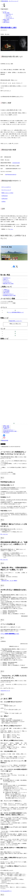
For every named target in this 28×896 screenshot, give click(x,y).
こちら (11, 229)
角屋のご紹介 (6, 425)
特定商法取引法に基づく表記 (10, 431)
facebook (5, 198)
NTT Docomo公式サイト (6, 891)
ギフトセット (9, 16)
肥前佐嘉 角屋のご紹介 (9, 27)
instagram (6, 195)
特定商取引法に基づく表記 (9, 295)
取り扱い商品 (6, 427)
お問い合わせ (6, 292)
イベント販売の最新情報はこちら (10, 633)
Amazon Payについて (5, 690)
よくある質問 (6, 291)
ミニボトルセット (10, 18)
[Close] (1, 479)
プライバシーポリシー (8, 294)
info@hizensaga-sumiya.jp (10, 174)
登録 (14, 303)
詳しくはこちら (4, 534)
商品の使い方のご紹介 (8, 283)
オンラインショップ (6, 189)
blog (4, 201)
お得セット (8, 15)
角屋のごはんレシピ (7, 192)
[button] (6, 12)
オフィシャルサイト (6, 187)
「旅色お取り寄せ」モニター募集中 (9, 580)
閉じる (2, 477)
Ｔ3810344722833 (16, 162)
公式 (3, 195)
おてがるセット (9, 14)
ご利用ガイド (6, 289)
